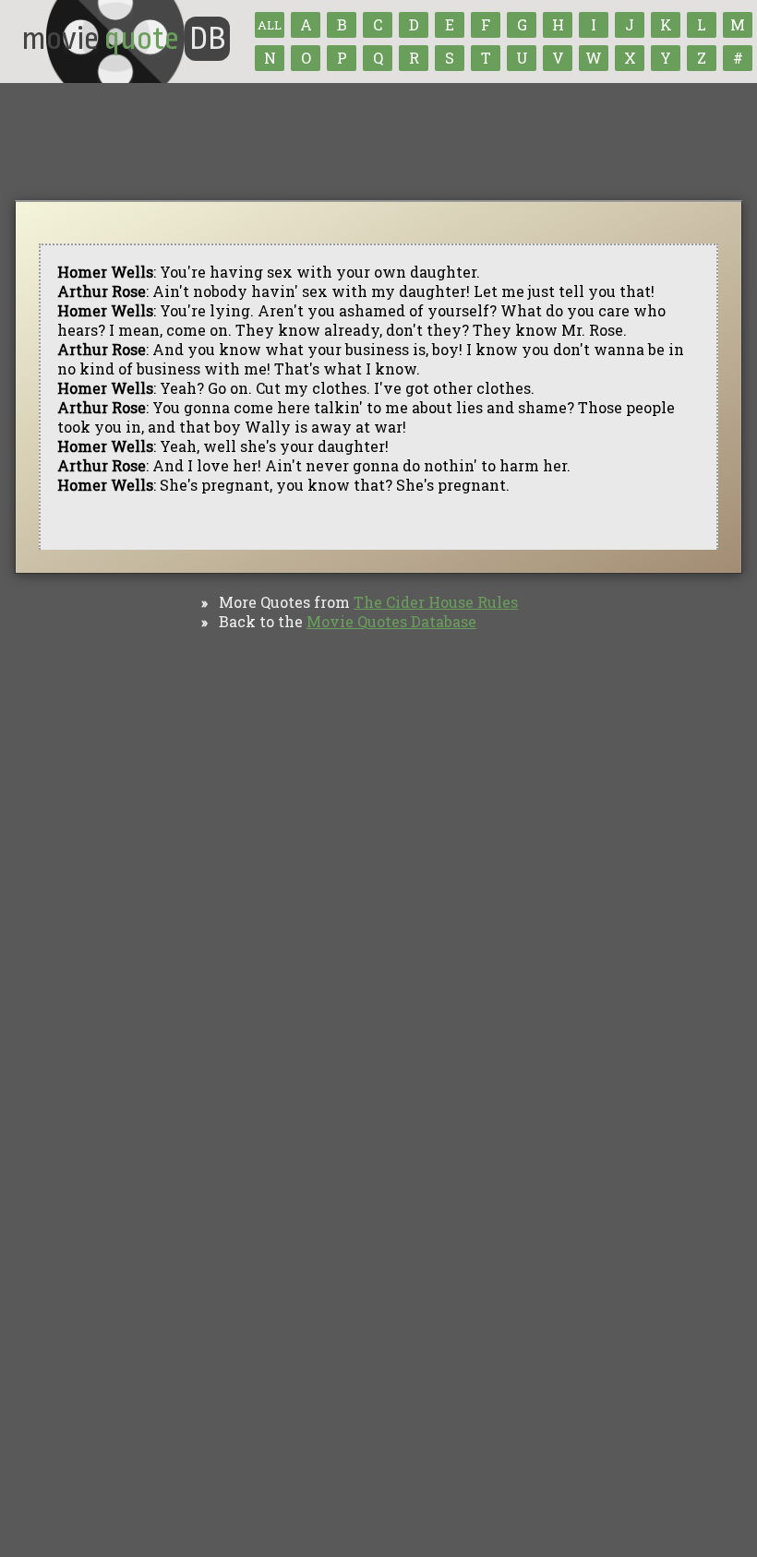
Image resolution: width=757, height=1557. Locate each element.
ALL (270, 25)
